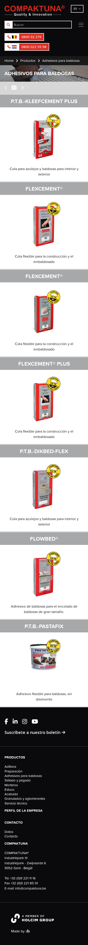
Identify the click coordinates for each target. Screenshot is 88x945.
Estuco (9, 789)
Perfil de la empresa (23, 811)
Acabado (11, 794)
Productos (15, 757)
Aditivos (10, 766)
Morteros (11, 785)
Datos (9, 832)
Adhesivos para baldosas (23, 776)
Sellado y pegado (18, 780)
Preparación (13, 771)
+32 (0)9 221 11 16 (23, 878)
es (75, 9)
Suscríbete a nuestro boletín (33, 732)
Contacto (14, 823)
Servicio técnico (16, 803)
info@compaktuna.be (30, 888)
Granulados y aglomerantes (25, 798)
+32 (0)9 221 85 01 (24, 883)
